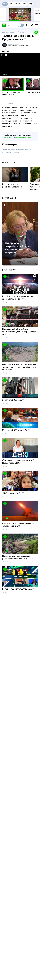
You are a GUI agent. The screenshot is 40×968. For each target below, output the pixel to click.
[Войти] (32, 25)
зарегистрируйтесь (23, 138)
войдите (7, 138)
